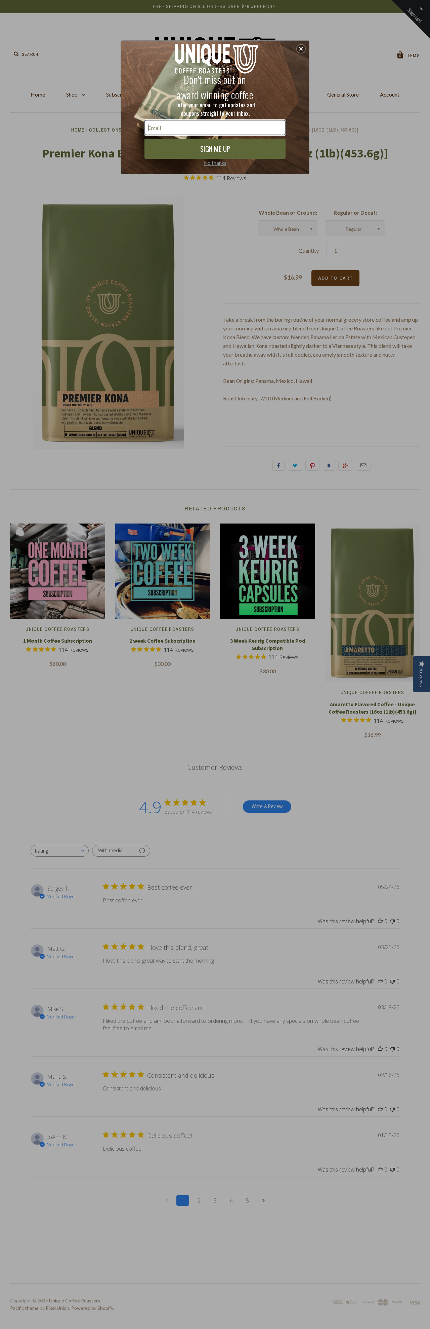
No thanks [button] (215, 163)
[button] (301, 49)
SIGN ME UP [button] (215, 149)
